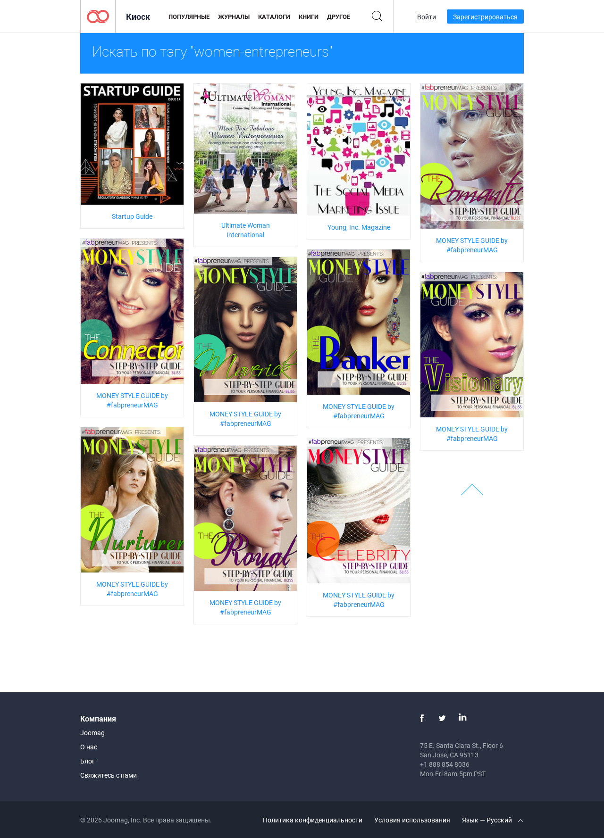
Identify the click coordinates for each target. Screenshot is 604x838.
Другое (338, 16)
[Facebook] (421, 718)
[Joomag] (98, 15)
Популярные (189, 16)
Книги (309, 16)
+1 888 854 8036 (445, 764)
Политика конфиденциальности (312, 819)
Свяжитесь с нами (108, 775)
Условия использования (412, 819)
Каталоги (274, 16)
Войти (426, 16)
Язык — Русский (487, 819)
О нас (88, 746)
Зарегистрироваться (485, 16)
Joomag (92, 732)
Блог (87, 760)
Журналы (234, 16)
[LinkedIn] (462, 718)
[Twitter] (442, 718)
